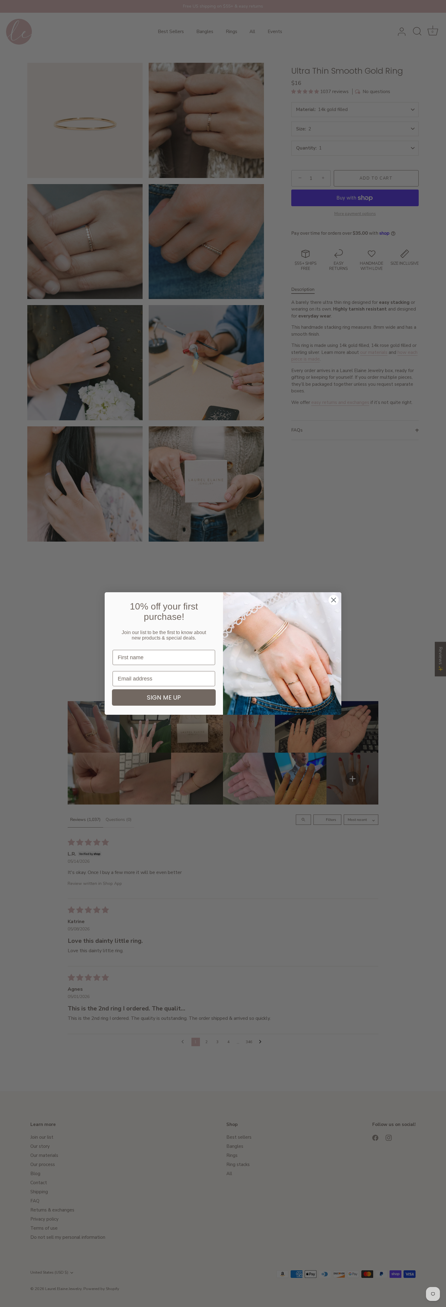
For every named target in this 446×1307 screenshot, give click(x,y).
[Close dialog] (333, 600)
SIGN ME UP (164, 697)
